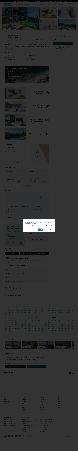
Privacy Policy (29, 226)
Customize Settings (48, 229)
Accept (40, 229)
